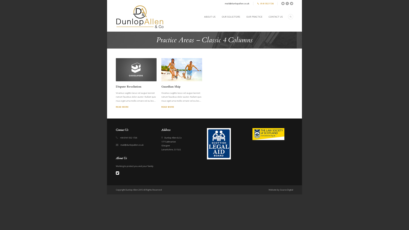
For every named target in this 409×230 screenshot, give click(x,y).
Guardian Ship (171, 87)
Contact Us (276, 16)
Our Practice (254, 16)
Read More (122, 107)
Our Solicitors (231, 16)
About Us (210, 16)
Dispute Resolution (128, 87)
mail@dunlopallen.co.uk (237, 3)
